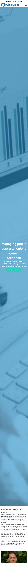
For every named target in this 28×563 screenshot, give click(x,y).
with (11, 1)
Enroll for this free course (14, 269)
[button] (26, 5)
